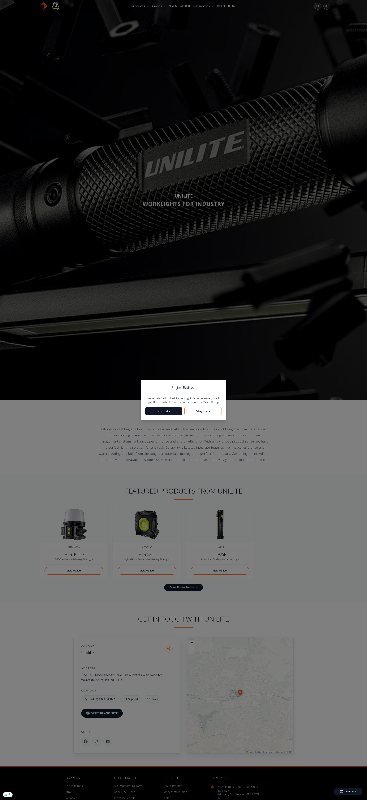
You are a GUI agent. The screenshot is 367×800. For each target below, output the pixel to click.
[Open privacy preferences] (5, 794)
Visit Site (164, 411)
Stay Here (203, 411)
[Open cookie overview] (10, 794)
